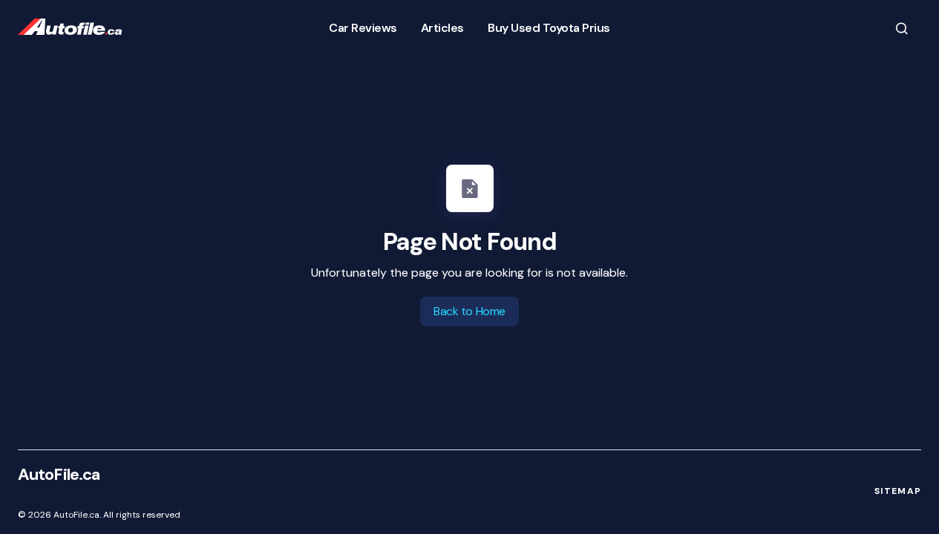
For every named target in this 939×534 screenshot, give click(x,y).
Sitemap (897, 491)
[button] (902, 28)
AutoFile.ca (58, 474)
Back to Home (469, 311)
